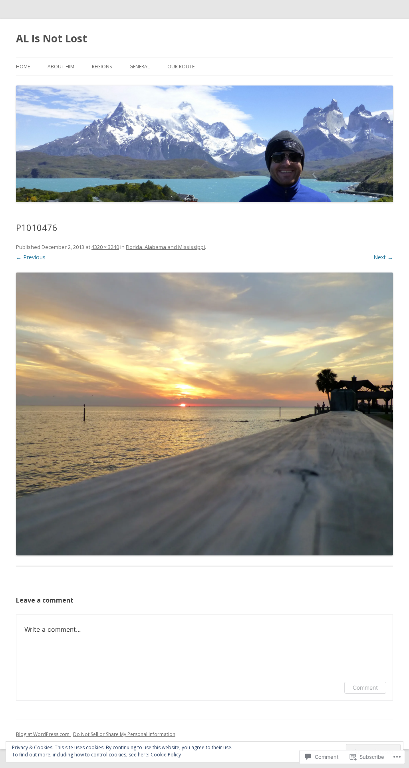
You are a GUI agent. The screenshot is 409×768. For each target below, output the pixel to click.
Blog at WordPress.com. (43, 734)
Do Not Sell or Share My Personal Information (124, 734)
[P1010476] (204, 414)
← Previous (31, 257)
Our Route (181, 66)
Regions (102, 66)
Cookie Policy (166, 754)
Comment (365, 687)
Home (23, 66)
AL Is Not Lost (51, 38)
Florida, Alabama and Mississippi (165, 247)
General (139, 66)
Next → (383, 257)
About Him (61, 66)
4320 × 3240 (105, 247)
